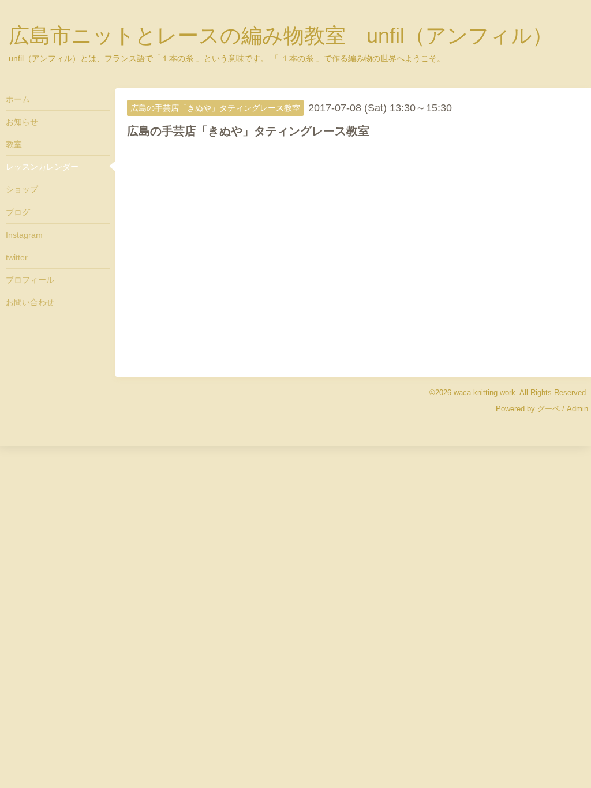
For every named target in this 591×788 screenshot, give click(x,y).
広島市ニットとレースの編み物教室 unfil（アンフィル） (281, 35)
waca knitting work (484, 392)
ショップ (22, 189)
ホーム (18, 99)
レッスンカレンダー (42, 166)
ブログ (18, 212)
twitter (17, 257)
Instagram (24, 234)
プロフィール (30, 279)
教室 (14, 144)
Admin (577, 408)
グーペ (548, 408)
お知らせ (22, 121)
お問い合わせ (30, 302)
